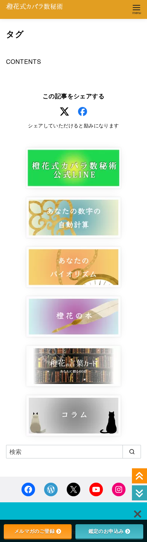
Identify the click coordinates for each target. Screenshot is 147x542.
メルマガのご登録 (34, 531)
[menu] (136, 9)
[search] (131, 451)
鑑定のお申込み (106, 531)
